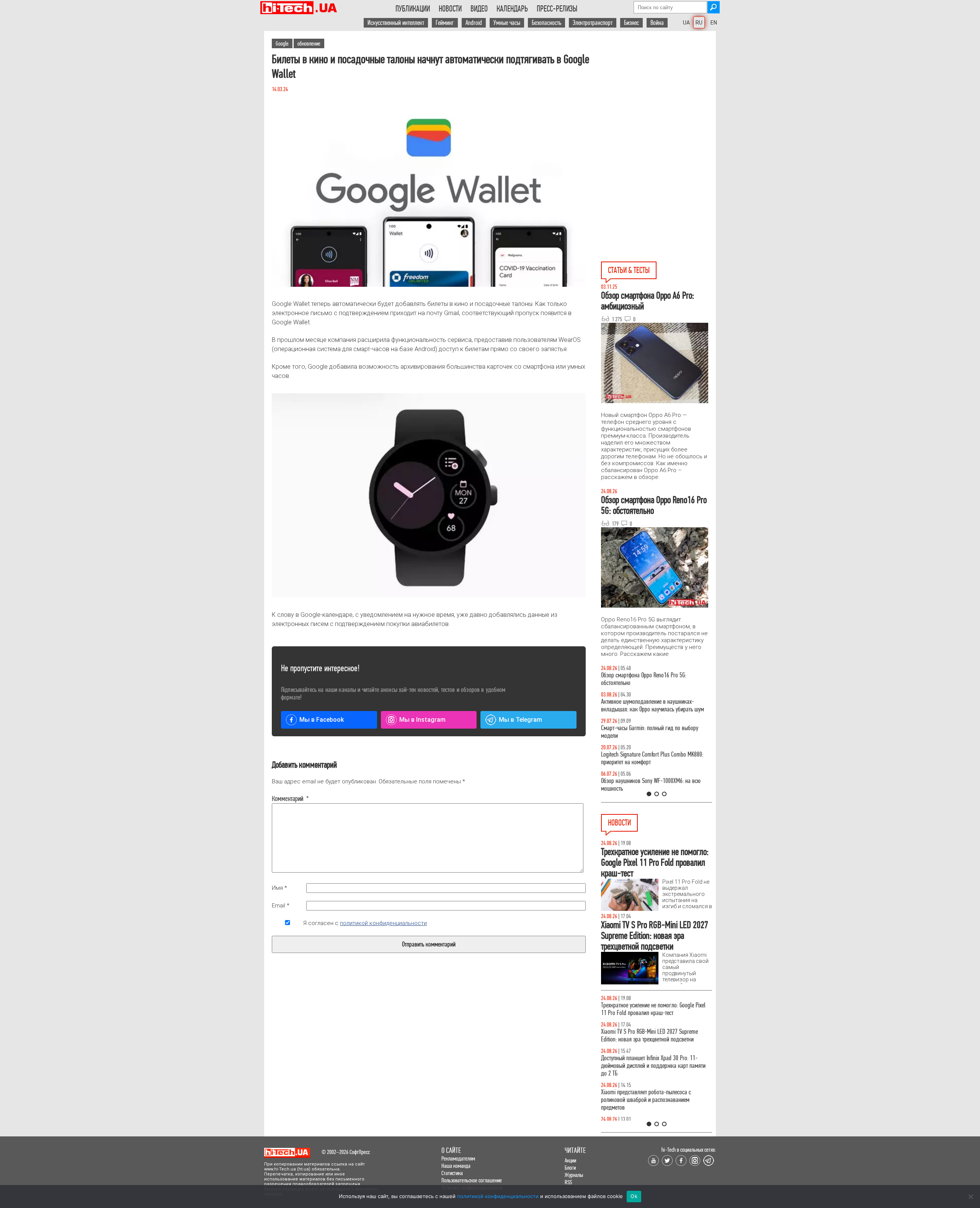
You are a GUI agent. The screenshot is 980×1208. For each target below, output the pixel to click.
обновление (308, 43)
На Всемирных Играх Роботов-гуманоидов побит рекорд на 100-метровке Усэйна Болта (655, 1088)
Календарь (512, 9)
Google (282, 43)
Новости (450, 9)
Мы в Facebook (321, 719)
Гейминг (445, 23)
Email (280, 905)
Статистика (452, 1173)
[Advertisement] (658, 100)
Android (474, 23)
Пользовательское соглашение (471, 1180)
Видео (479, 9)
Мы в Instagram (422, 719)
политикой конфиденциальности (383, 923)
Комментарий (287, 798)
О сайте (451, 1150)
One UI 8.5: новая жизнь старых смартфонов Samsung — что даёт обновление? (650, 705)
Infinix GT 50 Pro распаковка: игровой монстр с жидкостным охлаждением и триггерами (653, 758)
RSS (568, 1182)
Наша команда (455, 1165)
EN (713, 23)
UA (686, 23)
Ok (633, 1196)
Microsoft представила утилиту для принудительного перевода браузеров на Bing (652, 1062)
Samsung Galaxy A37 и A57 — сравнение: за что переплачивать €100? (655, 785)
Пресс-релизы (557, 9)
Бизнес (631, 23)
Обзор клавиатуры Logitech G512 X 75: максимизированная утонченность (643, 732)
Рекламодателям (458, 1158)
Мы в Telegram (520, 719)
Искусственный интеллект (396, 23)
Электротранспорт (592, 23)
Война (657, 23)
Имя (279, 887)
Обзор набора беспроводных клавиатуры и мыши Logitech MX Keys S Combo (649, 679)
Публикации (412, 9)
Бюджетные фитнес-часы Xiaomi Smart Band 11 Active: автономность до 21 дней (653, 1035)
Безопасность (546, 23)
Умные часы (506, 23)
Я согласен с (365, 923)
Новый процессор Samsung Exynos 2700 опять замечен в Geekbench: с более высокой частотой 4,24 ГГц (654, 1118)
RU (699, 23)
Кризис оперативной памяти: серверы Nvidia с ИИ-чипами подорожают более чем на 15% (652, 1009)
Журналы (574, 1175)
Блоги (570, 1167)
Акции (570, 1160)
